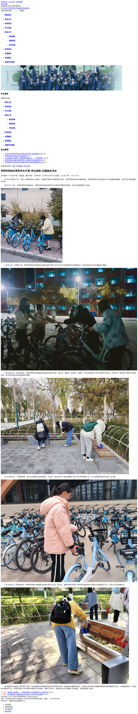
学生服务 (19, 166)
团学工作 (8, 19)
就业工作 (8, 32)
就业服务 (12, 36)
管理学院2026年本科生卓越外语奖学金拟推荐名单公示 (24, 162)
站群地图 (19, 2)
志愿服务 (8, 53)
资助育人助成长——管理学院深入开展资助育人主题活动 (27, 692)
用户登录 (4, 4)
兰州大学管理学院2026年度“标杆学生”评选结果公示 (23, 154)
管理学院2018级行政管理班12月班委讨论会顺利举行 (23, 160)
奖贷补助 (8, 49)
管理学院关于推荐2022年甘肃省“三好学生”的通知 (25, 694)
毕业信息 (12, 45)
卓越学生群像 (10, 62)
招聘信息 (12, 40)
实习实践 (8, 28)
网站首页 (8, 15)
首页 (13, 166)
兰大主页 (11, 2)
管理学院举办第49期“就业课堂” (16, 156)
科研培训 (8, 23)
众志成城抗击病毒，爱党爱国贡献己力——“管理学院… (24, 158)
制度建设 (8, 58)
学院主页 (4, 2)
